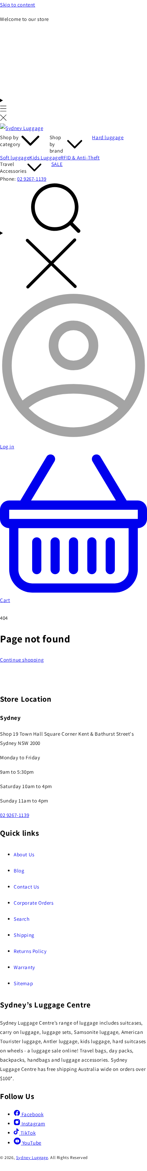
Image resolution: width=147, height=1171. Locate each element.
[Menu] (3, 109)
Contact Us (26, 886)
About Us (24, 854)
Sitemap (23, 983)
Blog (19, 870)
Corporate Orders (34, 903)
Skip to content (17, 4)
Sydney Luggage (32, 1157)
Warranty (24, 967)
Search (22, 919)
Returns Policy (30, 951)
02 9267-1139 (31, 179)
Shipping (24, 935)
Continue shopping (22, 659)
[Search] (73, 237)
